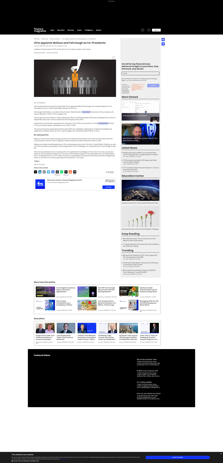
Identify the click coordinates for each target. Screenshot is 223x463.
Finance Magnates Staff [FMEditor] (60, 46)
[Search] (142, 30)
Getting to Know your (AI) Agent (135, 116)
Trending (127, 250)
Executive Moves (55, 39)
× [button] (221, 453)
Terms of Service (125, 92)
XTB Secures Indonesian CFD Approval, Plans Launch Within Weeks (140, 161)
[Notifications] (148, 30)
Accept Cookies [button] (177, 457)
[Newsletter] (163, 39)
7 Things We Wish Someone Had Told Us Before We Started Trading (141, 245)
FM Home (37, 39)
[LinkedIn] (39, 171)
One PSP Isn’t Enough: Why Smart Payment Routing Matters (106, 290)
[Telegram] (48, 171)
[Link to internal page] (40, 184)
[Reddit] (70, 171)
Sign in (156, 30)
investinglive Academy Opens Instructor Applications (65, 290)
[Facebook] (52, 171)
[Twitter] (35, 171)
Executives (45, 39)
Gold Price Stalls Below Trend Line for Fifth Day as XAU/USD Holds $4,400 (140, 264)
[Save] (74, 172)
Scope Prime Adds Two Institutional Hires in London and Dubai (45, 337)
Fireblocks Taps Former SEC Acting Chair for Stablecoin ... (107, 337)
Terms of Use (145, 78)
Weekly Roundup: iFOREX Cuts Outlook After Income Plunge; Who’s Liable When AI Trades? (140, 154)
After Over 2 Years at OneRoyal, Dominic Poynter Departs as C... (149, 337)
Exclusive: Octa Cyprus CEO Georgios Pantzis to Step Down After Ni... (128, 337)
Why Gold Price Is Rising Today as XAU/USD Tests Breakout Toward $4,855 (139, 271)
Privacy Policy (125, 90)
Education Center (133, 176)
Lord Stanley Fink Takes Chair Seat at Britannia (65, 337)
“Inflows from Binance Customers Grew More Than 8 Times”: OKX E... (87, 337)
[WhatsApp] (61, 171)
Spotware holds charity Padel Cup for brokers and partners (148, 290)
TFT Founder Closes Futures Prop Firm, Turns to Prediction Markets (141, 169)
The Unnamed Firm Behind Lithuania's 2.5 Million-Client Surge (107, 303)
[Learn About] (57, 173)
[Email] (44, 171)
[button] (76, 461)
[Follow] (66, 173)
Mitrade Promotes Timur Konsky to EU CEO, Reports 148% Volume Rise (139, 240)
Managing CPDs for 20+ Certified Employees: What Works (149, 303)
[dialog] (111, 457)
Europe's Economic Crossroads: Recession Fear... (140, 203)
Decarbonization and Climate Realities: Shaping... (140, 229)
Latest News (129, 148)
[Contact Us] (163, 43)
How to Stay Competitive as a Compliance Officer (64, 303)
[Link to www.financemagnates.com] (140, 111)
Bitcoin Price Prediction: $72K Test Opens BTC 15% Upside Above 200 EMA (140, 256)
